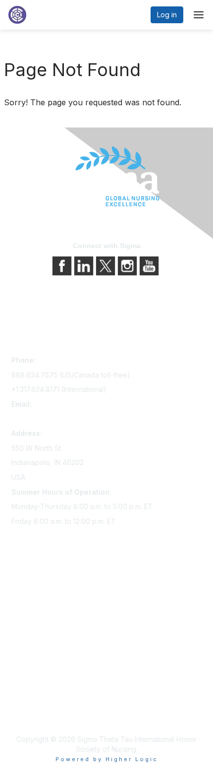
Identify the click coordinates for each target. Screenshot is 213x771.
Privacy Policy (34, 698)
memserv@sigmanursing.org (57, 419)
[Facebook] (63, 264)
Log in (167, 14)
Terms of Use (33, 712)
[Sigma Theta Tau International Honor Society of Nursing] (106, 176)
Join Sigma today (39, 588)
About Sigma (32, 685)
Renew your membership (52, 615)
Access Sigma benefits (48, 602)
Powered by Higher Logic (106, 759)
